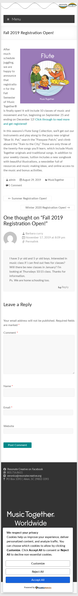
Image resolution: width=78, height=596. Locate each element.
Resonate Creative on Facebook (24, 469)
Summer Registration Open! (27, 198)
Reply (65, 287)
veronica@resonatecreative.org (23, 476)
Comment (10, 332)
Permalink (32, 241)
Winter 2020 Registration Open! (47, 207)
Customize (38, 563)
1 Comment (15, 185)
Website (8, 426)
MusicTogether (56, 180)
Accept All (37, 579)
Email (7, 407)
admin (12, 180)
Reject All (38, 571)
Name (8, 386)
